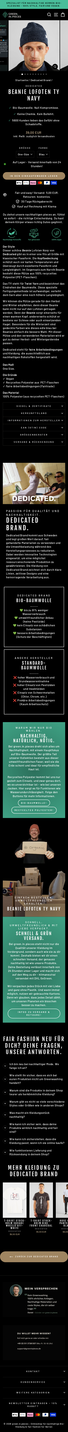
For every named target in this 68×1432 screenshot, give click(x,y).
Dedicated (34, 86)
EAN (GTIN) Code (34, 427)
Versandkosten (46, 136)
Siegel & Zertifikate (34, 406)
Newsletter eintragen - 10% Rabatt (33, 1405)
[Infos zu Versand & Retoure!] (34, 970)
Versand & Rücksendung (34, 442)
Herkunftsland (34, 413)
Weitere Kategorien (33, 1392)
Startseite (21, 80)
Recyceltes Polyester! (34, 810)
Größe (25, 148)
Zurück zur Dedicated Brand (36, 1256)
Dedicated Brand (41, 80)
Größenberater (34, 434)
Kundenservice (33, 1382)
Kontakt (33, 1371)
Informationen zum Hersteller (34, 420)
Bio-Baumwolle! (34, 803)
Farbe (43, 148)
